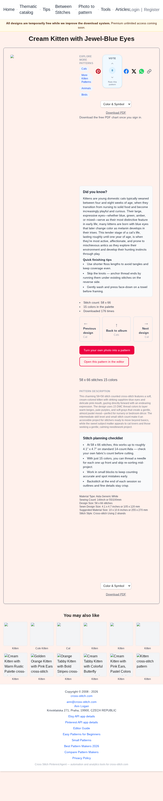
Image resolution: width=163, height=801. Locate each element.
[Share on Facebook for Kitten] (126, 71)
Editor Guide (81, 728)
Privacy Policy (81, 758)
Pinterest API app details (81, 722)
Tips (46, 9)
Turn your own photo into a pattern (107, 350)
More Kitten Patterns (86, 78)
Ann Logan (81, 706)
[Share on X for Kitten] (134, 71)
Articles (122, 9)
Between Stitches (63, 9)
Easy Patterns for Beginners (81, 734)
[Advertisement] (116, 152)
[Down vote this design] (112, 77)
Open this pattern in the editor (104, 361)
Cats (84, 68)
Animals (86, 88)
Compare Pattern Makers (81, 752)
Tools (106, 9)
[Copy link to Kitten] (149, 71)
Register (152, 9)
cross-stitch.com (82, 696)
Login (134, 9)
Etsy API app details (81, 716)
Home (9, 9)
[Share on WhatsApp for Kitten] (141, 71)
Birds (84, 94)
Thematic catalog (28, 9)
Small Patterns (81, 740)
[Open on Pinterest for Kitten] (98, 71)
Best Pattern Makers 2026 (81, 746)
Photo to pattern (86, 9)
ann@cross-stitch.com (82, 702)
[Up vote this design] (112, 63)
